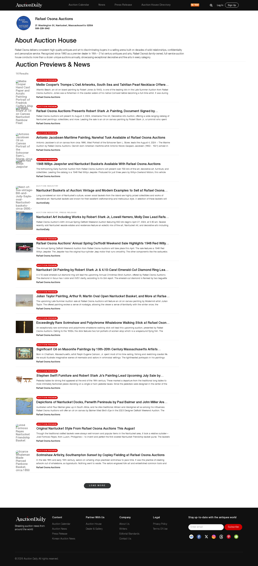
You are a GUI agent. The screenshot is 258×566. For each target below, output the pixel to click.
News (101, 5)
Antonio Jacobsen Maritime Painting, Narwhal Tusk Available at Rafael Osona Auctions (100, 137)
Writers (123, 529)
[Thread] (221, 537)
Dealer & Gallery (94, 529)
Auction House (93, 524)
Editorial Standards (129, 534)
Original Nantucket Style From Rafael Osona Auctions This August (85, 428)
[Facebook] (199, 537)
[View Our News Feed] (195, 5)
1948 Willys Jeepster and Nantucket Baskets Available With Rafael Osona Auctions (98, 164)
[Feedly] (236, 537)
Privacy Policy (160, 524)
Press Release (123, 5)
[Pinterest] (229, 537)
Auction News (59, 529)
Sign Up (232, 5)
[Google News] (191, 537)
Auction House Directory (155, 5)
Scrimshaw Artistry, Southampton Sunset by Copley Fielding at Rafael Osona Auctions (100, 455)
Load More (97, 486)
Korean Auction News (63, 539)
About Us (124, 524)
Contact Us (125, 539)
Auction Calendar (79, 5)
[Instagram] (214, 537)
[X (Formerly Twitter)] (206, 537)
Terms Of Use (160, 529)
